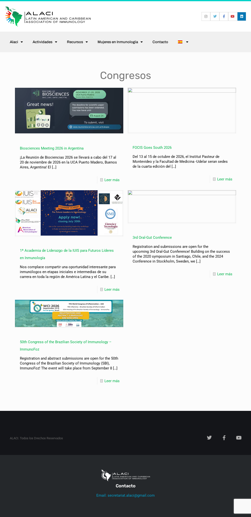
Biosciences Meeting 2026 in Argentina (52, 148)
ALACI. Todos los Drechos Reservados (36, 438)
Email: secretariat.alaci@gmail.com (125, 495)
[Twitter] (214, 16)
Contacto (160, 42)
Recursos (75, 42)
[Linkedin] (241, 16)
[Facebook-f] (223, 16)
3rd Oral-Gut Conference (152, 237)
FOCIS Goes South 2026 (152, 147)
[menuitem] (183, 42)
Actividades (42, 42)
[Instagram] (205, 16)
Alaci (14, 42)
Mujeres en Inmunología (118, 42)
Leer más (112, 180)
